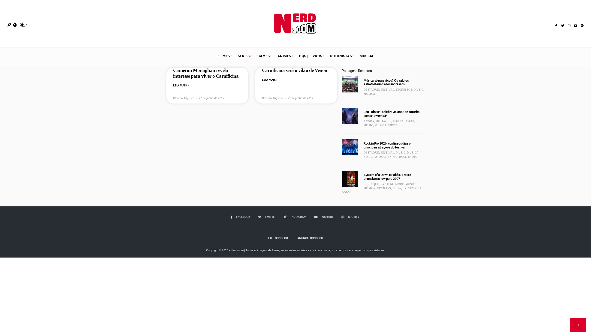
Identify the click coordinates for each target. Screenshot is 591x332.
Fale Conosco (278, 238)
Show (392, 125)
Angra (369, 121)
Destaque (371, 89)
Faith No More (392, 184)
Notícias (371, 156)
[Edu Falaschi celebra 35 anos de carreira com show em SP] (350, 116)
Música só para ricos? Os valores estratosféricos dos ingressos (386, 82)
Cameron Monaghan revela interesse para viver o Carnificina (205, 73)
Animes (284, 56)
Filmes (223, 56)
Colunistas (341, 56)
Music (418, 89)
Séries (244, 56)
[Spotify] (582, 26)
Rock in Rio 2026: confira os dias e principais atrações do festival (387, 145)
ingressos (404, 89)
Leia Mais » (181, 85)
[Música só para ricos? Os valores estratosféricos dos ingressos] (350, 84)
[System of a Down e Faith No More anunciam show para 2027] (350, 179)
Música (367, 56)
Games (263, 56)
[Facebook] (556, 26)
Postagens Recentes (357, 71)
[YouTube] (575, 26)
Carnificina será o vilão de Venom (295, 70)
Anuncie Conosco (310, 238)
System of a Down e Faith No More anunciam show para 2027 (387, 177)
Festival (387, 89)
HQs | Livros (310, 56)
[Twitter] (562, 26)
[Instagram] (569, 26)
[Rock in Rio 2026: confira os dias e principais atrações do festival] (350, 147)
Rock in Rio (388, 156)
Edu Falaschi (403, 121)
